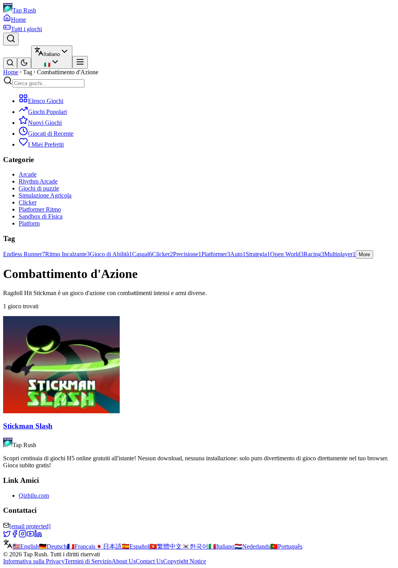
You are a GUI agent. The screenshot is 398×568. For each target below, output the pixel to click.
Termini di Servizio (88, 561)
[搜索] (10, 63)
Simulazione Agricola (45, 195)
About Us (124, 561)
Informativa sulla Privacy (34, 561)
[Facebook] (15, 535)
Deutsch (53, 546)
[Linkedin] (38, 535)
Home (10, 72)
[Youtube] (30, 535)
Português (286, 546)
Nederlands (252, 546)
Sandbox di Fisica (41, 216)
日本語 (108, 546)
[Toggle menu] (80, 62)
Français (81, 546)
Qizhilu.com (34, 495)
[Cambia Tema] (24, 63)
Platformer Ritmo (40, 209)
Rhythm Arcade (38, 181)
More (364, 254)
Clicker (28, 202)
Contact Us (149, 561)
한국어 (195, 546)
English (25, 546)
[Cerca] (11, 39)
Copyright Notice (184, 561)
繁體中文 (165, 546)
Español (135, 546)
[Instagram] (22, 535)
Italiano (221, 546)
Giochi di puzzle (39, 188)
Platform (29, 223)
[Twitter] (7, 535)
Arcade (28, 174)
